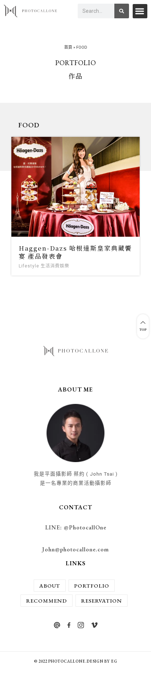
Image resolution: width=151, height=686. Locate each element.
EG (114, 661)
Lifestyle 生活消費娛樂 (44, 266)
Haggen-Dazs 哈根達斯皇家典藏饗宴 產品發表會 (75, 251)
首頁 (68, 47)
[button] (140, 11)
